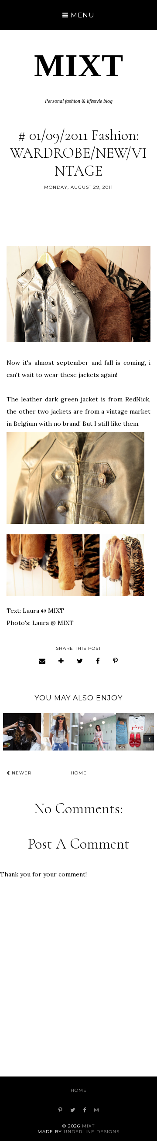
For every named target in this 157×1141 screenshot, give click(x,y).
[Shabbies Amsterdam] (59, 731)
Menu (81, 15)
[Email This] (42, 661)
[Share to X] (80, 661)
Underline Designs (91, 1131)
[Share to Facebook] (98, 661)
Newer (20, 773)
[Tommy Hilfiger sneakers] (97, 731)
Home (79, 773)
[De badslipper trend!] (135, 731)
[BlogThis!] (61, 661)
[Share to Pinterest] (115, 661)
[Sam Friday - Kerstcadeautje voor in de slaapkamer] (22, 731)
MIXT (78, 65)
